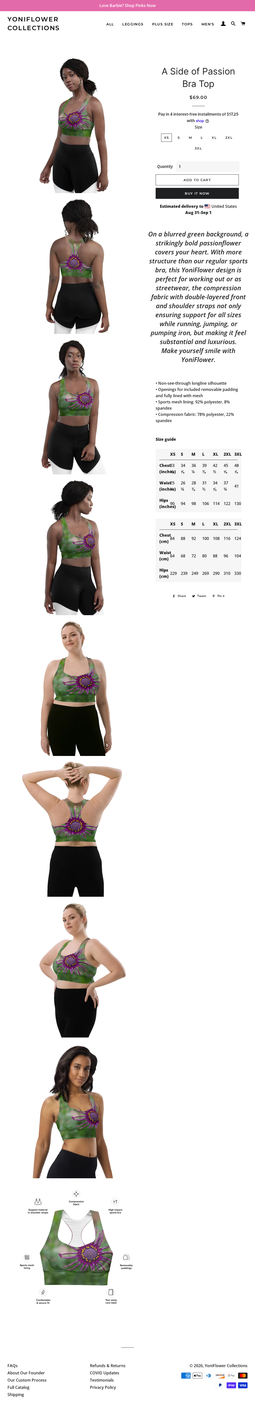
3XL (198, 148)
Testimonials (102, 1380)
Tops (187, 24)
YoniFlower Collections (33, 23)
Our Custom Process (27, 1380)
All (110, 24)
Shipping (15, 1394)
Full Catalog (18, 1387)
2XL (229, 138)
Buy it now (197, 193)
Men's (207, 24)
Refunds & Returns (108, 1365)
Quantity (165, 166)
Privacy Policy (103, 1387)
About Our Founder (26, 1373)
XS (166, 138)
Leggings (132, 24)
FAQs (12, 1365)
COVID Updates (104, 1373)
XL (214, 138)
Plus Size (163, 24)
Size (198, 127)
